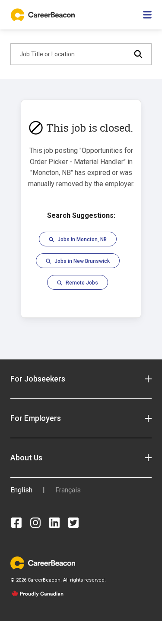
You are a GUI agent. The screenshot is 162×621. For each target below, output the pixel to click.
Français (68, 490)
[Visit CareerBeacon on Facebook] (16, 523)
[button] (81, 378)
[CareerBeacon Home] (43, 14)
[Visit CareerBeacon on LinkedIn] (54, 523)
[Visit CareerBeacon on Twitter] (73, 523)
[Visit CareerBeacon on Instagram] (35, 523)
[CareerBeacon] (42, 562)
